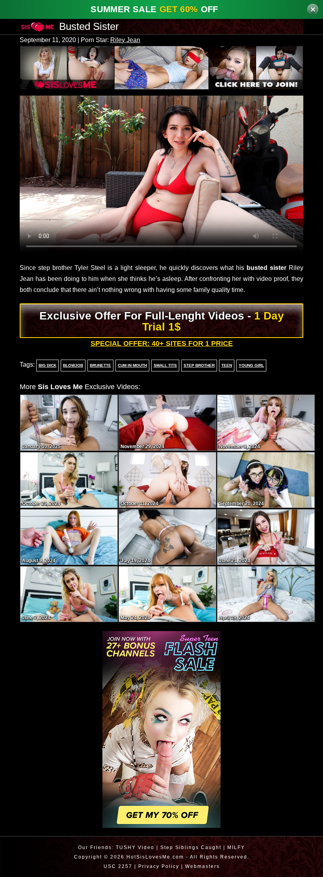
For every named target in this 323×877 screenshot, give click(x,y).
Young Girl (249, 365)
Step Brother (198, 365)
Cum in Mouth (131, 365)
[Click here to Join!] (161, 67)
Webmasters (203, 865)
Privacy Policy (157, 865)
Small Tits (165, 365)
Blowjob (71, 365)
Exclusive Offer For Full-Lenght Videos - (161, 320)
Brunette (98, 365)
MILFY (237, 847)
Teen (225, 365)
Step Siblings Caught (191, 847)
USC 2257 (116, 865)
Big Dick (46, 365)
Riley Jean (131, 40)
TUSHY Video (134, 847)
